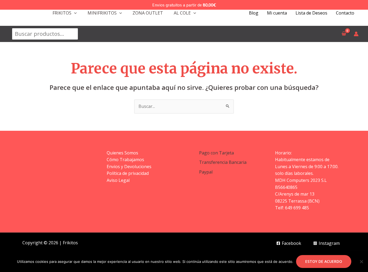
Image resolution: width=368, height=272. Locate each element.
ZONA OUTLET (148, 13)
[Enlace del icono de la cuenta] (356, 33)
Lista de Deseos (311, 13)
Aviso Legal (118, 180)
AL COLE (182, 13)
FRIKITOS (62, 13)
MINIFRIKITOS (102, 13)
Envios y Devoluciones (129, 166)
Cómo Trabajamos (125, 160)
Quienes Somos (122, 153)
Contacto (345, 13)
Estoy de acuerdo (323, 261)
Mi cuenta (277, 13)
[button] (74, 13)
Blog (253, 13)
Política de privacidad (128, 173)
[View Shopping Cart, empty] (343, 34)
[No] (361, 261)
